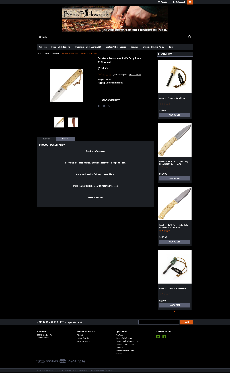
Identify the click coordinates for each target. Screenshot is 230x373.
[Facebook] (99, 106)
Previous (39, 85)
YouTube (43, 47)
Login (79, 338)
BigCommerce (84, 370)
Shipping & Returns (84, 341)
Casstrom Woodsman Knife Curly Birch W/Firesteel (79, 53)
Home (39, 53)
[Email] (104, 106)
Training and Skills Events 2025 (88, 47)
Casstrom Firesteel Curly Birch (172, 98)
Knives (46, 53)
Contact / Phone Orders (116, 47)
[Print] (109, 106)
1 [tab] (175, 311)
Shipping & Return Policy (153, 47)
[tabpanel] (175, 88)
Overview (46, 139)
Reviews (65, 139)
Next (93, 85)
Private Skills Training (60, 47)
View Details (174, 115)
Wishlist (164, 2)
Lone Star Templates (104, 370)
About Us (134, 47)
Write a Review (135, 75)
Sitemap (68, 370)
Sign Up (86, 338)
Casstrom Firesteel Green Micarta (173, 288)
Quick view (174, 91)
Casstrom (55, 53)
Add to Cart (175, 305)
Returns (172, 47)
